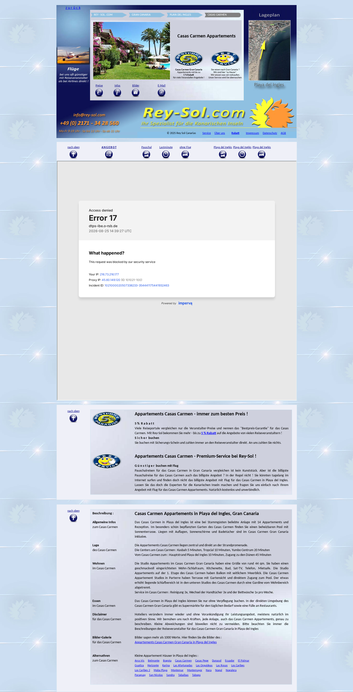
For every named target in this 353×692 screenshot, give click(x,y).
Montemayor (194, 670)
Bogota (167, 660)
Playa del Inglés (223, 147)
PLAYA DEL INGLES (180, 14)
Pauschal (146, 147)
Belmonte (153, 660)
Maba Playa (160, 670)
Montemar (177, 670)
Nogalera (231, 670)
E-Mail (161, 85)
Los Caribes (237, 665)
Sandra (170, 675)
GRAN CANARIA (141, 14)
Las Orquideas (204, 665)
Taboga (196, 675)
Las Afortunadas (182, 665)
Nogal (218, 670)
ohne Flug (185, 147)
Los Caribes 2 (142, 670)
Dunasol (216, 660)
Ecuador (229, 660)
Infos (117, 85)
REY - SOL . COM (103, 14)
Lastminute (166, 147)
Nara (209, 670)
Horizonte (153, 665)
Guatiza (139, 665)
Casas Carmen (183, 660)
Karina (166, 665)
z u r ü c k (73, 8)
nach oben (73, 511)
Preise (99, 85)
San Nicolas (156, 675)
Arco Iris (139, 660)
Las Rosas (222, 665)
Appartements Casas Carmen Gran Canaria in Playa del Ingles (176, 642)
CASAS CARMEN (217, 14)
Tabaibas (183, 675)
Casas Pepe (201, 660)
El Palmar (243, 660)
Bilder (135, 85)
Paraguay (140, 675)
